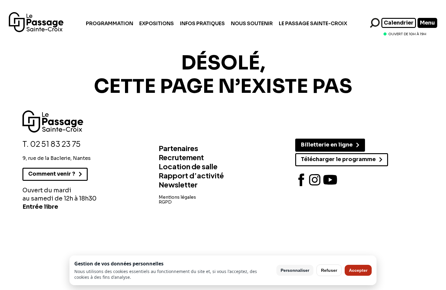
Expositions (156, 23)
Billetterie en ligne (327, 144)
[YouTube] (330, 179)
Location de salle (188, 166)
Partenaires (178, 148)
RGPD (165, 202)
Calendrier (399, 22)
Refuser (329, 270)
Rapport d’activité (191, 175)
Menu (427, 22)
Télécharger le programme (338, 159)
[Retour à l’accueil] (36, 30)
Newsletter (178, 184)
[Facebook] (301, 179)
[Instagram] (315, 179)
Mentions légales (177, 197)
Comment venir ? (51, 173)
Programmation (109, 23)
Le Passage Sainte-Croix (313, 23)
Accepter (358, 270)
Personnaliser (295, 270)
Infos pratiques (202, 23)
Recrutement (181, 157)
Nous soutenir (252, 23)
